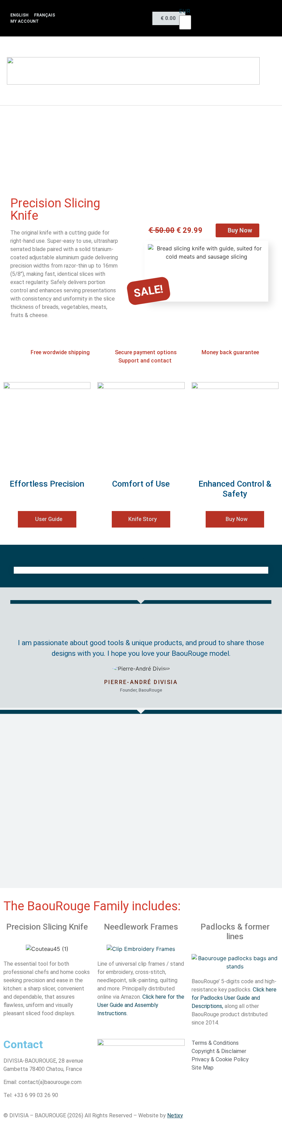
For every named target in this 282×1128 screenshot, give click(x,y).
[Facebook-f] (125, 13)
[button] (273, 71)
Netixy (175, 1115)
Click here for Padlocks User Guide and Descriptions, (234, 997)
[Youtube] (138, 13)
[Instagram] (111, 13)
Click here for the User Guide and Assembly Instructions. (140, 1005)
